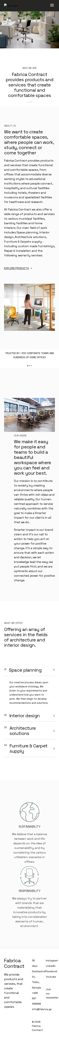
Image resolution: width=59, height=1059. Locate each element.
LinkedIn (51, 965)
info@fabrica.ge (42, 1009)
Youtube (51, 976)
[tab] (29, 670)
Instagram (52, 960)
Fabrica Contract (14, 963)
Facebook (51, 971)
